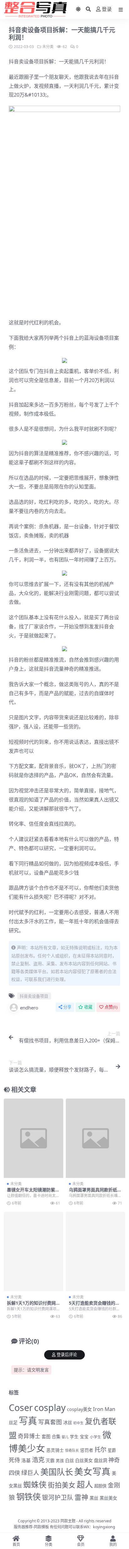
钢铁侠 (28, 1496)
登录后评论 (67, 1354)
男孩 (60, 1460)
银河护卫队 (57, 1497)
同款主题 (67, 1521)
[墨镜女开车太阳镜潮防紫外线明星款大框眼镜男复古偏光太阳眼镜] (33, 1138)
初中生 (78, 1423)
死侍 (14, 1460)
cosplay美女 (79, 1409)
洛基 (26, 1460)
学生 (74, 1437)
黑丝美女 (108, 1498)
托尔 (100, 1449)
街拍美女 (61, 1484)
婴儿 (65, 1437)
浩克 (38, 1459)
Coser (21, 1407)
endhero (29, 1007)
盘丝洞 (100, 1460)
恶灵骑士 (55, 1450)
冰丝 (67, 1422)
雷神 (81, 1497)
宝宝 (84, 1437)
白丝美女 (84, 1460)
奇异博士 (29, 1436)
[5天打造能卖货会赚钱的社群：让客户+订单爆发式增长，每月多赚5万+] (95, 1251)
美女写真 (92, 1471)
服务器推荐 (23, 1527)
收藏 (88, 1007)
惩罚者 (86, 1450)
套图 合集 (51, 1437)
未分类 (48, 46)
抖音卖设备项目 (26, 61)
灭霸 (50, 1460)
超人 (85, 1484)
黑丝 (94, 1498)
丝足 (13, 1422)
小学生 (95, 1436)
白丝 (69, 1460)
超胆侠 (100, 1486)
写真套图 (50, 1422)
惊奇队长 (72, 1450)
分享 (67, 1007)
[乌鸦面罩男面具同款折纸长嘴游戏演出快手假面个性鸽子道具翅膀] (95, 1138)
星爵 (112, 1450)
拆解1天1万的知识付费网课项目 (33, 1305)
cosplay (50, 1407)
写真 (28, 1420)
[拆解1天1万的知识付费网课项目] (33, 1251)
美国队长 (56, 1471)
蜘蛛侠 (35, 1484)
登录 (107, 9)
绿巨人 (30, 1473)
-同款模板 (41, 1527)
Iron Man (104, 1409)
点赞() (111, 1007)
